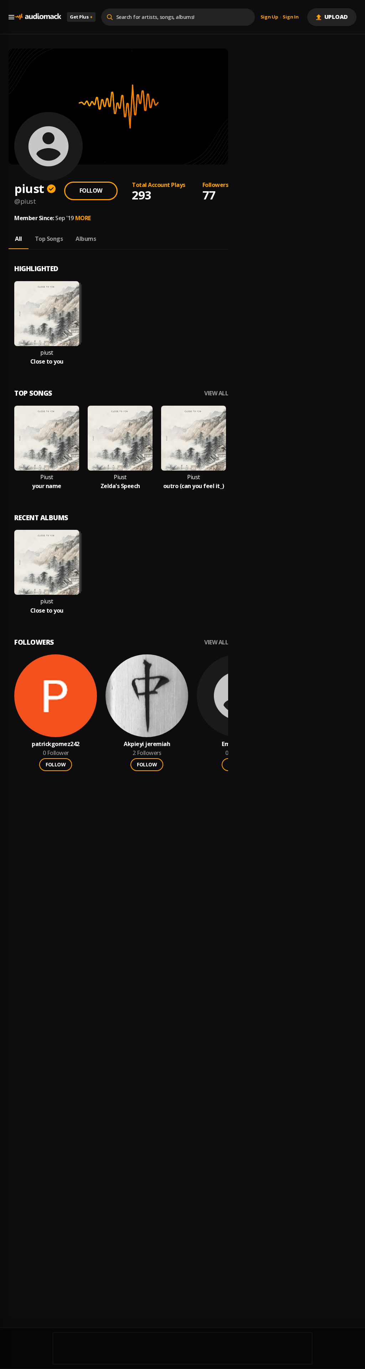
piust (46, 352)
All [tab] (18, 239)
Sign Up (269, 17)
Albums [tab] (86, 239)
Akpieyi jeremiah (147, 744)
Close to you (46, 361)
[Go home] (37, 17)
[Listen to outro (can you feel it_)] (193, 438)
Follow (90, 190)
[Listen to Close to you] (46, 313)
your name (46, 486)
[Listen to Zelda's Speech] (120, 438)
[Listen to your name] (46, 438)
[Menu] (11, 17)
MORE (83, 218)
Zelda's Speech (120, 486)
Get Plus (81, 17)
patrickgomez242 (55, 744)
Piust (46, 477)
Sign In (290, 17)
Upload (336, 17)
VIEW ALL (216, 393)
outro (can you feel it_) (193, 486)
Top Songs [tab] (49, 239)
